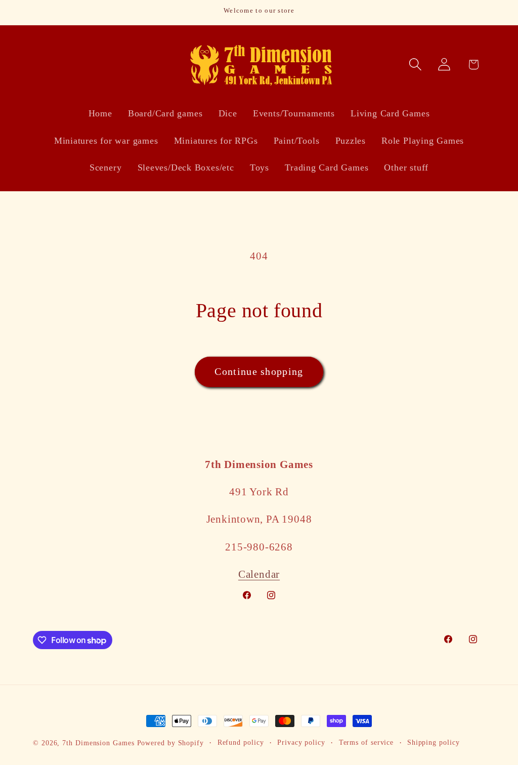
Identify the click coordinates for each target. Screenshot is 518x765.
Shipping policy (433, 742)
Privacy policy (301, 742)
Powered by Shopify (170, 743)
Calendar (259, 574)
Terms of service (366, 742)
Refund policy (241, 742)
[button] (415, 64)
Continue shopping (258, 371)
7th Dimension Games (98, 743)
